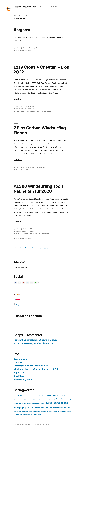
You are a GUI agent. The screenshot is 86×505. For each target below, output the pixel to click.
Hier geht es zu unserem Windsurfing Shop (35, 340)
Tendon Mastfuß (20, 414)
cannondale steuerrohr (38, 395)
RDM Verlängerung (51, 407)
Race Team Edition (31, 233)
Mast (39, 403)
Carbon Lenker (60, 395)
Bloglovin (22, 29)
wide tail (24, 236)
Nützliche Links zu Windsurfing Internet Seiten (37, 369)
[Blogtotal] (17, 294)
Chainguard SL (29, 399)
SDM (23, 411)
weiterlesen (18, 99)
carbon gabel (52, 395)
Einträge (18, 362)
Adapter (15, 395)
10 (32, 248)
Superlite (69, 411)
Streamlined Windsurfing (58, 411)
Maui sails (44, 403)
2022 (17, 111)
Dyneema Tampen (51, 399)
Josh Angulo (22, 403)
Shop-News (40, 48)
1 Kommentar (47, 111)
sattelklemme (65, 407)
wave (32, 414)
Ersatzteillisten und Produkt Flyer (31, 365)
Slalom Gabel (45, 233)
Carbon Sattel (67, 395)
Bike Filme (19, 376)
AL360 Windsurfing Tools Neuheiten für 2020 (38, 189)
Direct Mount (44, 399)
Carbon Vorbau (17, 399)
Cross (27, 111)
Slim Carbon (17, 236)
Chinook (39, 399)
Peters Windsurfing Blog (25, 6)
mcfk (50, 403)
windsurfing (37, 414)
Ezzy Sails (33, 111)
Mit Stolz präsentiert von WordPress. (40, 424)
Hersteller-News (21, 109)
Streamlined (37, 411)
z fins (26, 169)
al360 (17, 233)
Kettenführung (31, 403)
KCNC (26, 403)
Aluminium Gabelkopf (28, 395)
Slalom (22, 169)
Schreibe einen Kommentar (24, 50)
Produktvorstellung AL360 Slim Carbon (34, 343)
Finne (17, 169)
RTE (39, 233)
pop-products (27, 407)
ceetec (23, 399)
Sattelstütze (17, 411)
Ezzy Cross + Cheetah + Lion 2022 (41, 69)
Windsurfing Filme (23, 379)
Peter (17, 48)
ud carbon (28, 414)
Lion (38, 111)
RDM (38, 407)
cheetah (22, 111)
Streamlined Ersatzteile (46, 411)
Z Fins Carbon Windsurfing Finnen (40, 130)
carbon (45, 395)
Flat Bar (68, 399)
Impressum (19, 372)
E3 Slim (22, 233)
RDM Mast (43, 407)
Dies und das (20, 359)
